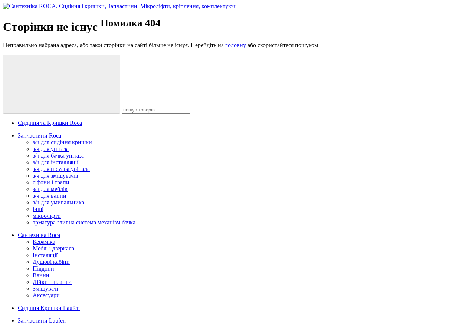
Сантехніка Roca (39, 235)
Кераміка (44, 242)
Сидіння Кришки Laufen (49, 308)
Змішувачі (45, 288)
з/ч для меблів (50, 189)
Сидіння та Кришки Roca (50, 123)
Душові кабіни (51, 262)
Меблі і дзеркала (53, 248)
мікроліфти (47, 216)
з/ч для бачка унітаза (58, 155)
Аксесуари (46, 295)
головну (235, 45)
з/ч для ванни (49, 195)
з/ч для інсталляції (55, 162)
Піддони (43, 268)
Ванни (41, 275)
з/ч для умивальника (58, 202)
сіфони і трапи (51, 182)
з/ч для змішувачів (55, 175)
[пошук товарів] (61, 84)
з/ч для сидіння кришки (62, 142)
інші (38, 209)
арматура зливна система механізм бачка (84, 222)
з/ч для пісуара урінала (61, 169)
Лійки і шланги (52, 282)
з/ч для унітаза (51, 149)
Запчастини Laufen (42, 320)
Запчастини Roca (39, 135)
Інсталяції (45, 255)
